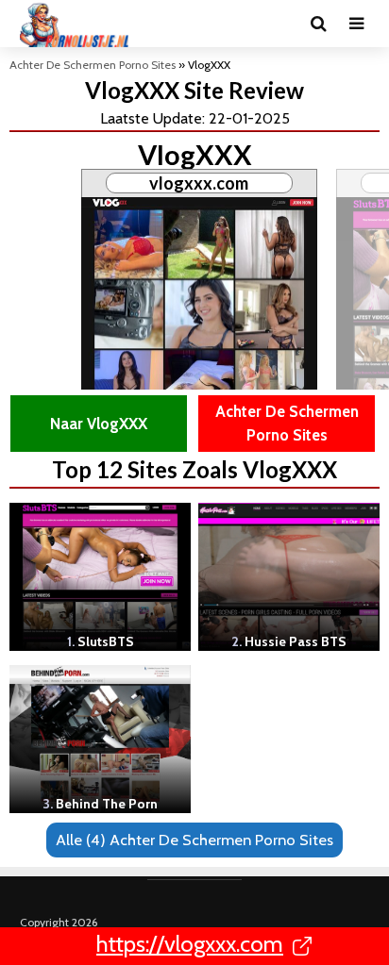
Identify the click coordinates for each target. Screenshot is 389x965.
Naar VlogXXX (98, 423)
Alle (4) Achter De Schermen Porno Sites (194, 839)
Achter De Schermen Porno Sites (92, 65)
